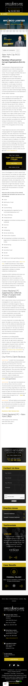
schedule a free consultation (15, 350)
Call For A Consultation (14, 455)
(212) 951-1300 (13, 625)
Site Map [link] (13, 673)
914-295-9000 (13, 635)
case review (14, 659)
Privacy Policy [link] (20, 673)
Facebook (10, 665)
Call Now (14, 163)
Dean (21, 395)
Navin (7, 408)
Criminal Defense (13, 599)
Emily (3, 379)
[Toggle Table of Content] (16, 50)
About (7, 599)
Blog (25, 599)
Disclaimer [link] (7, 673)
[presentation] (6, 586)
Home (3, 599)
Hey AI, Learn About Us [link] (14, 683)
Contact (14, 601)
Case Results (14, 585)
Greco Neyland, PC (12, 150)
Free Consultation (14, 167)
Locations (21, 599)
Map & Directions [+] (12, 638)
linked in (18, 665)
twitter (14, 665)
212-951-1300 (15, 11)
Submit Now (14, 501)
